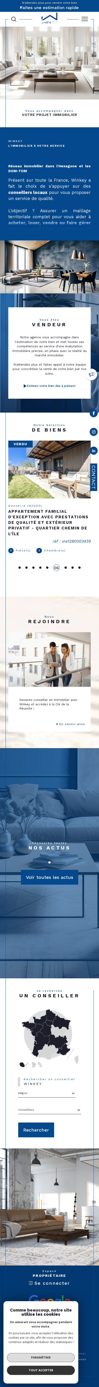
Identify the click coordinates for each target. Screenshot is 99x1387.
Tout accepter (41, 1370)
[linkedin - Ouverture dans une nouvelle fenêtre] (93, 451)
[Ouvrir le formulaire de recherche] (14, 19)
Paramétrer (41, 1357)
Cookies (81, 1359)
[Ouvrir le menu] (85, 19)
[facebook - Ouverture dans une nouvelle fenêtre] (93, 414)
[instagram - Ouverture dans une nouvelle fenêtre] (93, 433)
